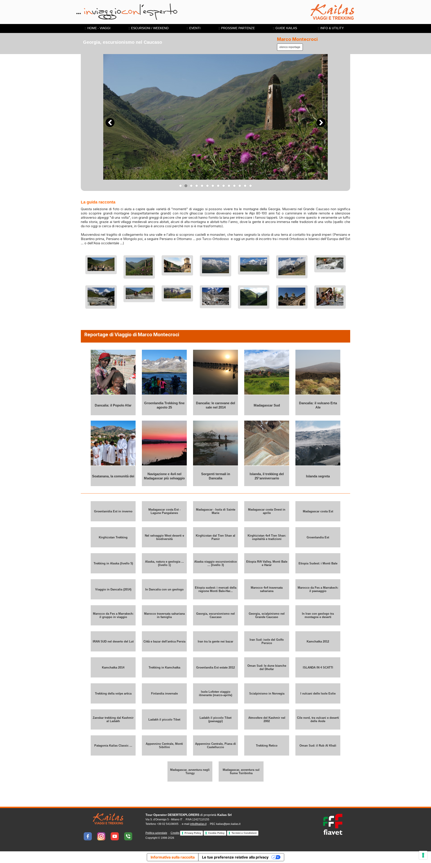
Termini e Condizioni (244, 833)
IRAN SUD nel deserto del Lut (113, 641)
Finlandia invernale (164, 693)
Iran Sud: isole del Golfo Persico (267, 641)
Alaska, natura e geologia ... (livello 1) (164, 563)
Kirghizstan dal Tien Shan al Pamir (215, 537)
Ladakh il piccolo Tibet (164, 719)
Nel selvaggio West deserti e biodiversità (164, 537)
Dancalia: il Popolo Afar (113, 405)
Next (321, 122)
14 (250, 185)
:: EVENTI (193, 28)
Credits (175, 833)
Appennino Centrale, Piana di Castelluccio (215, 745)
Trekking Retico (266, 745)
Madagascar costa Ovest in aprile (266, 511)
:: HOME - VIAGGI (97, 28)
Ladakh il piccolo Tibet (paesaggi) (215, 719)
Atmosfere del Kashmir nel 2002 (266, 719)
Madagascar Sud (267, 405)
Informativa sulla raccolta (173, 857)
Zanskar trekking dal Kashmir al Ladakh (113, 719)
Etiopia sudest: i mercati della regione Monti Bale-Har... (215, 589)
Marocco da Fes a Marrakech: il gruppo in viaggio (113, 615)
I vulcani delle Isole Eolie (318, 693)
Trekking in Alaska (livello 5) (113, 563)
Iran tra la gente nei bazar (215, 641)
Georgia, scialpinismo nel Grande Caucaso (267, 615)
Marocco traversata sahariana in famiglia (164, 615)
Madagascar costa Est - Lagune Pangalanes (164, 511)
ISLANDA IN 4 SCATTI (318, 667)
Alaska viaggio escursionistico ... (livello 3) (215, 563)
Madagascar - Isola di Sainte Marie (215, 511)
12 (239, 185)
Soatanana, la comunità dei (113, 476)
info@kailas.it (198, 824)
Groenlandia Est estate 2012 (215, 667)
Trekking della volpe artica (113, 693)
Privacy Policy (193, 833)
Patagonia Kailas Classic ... (113, 745)
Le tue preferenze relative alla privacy (235, 857)
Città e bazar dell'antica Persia (164, 641)
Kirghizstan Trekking (113, 537)
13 (245, 185)
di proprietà (188, 815)
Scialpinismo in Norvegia (266, 693)
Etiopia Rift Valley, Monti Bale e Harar (266, 563)
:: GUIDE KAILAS (285, 28)
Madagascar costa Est (318, 511)
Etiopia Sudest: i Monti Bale (318, 563)
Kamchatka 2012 (318, 641)
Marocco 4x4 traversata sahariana (267, 589)
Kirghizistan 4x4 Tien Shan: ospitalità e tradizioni (267, 537)
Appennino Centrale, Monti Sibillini (164, 745)
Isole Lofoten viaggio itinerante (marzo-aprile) (215, 693)
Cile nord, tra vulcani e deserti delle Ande (318, 719)
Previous (110, 122)
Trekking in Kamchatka (164, 667)
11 (234, 185)
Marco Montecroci (297, 39)
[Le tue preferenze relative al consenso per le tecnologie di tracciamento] (423, 855)
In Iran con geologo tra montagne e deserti (318, 615)
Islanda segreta (318, 476)
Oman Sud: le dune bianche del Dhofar (266, 667)
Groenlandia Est (318, 537)
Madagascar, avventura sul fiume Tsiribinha (241, 771)
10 (229, 185)
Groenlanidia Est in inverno (113, 511)
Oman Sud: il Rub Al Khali (317, 745)
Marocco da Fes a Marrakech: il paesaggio (318, 589)
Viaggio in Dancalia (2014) (113, 589)
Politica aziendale (156, 833)
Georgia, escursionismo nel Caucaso (215, 615)
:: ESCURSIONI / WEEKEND (148, 28)
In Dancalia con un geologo (164, 589)
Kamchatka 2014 (113, 667)
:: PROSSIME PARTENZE (236, 28)
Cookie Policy (216, 833)
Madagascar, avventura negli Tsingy (190, 771)
